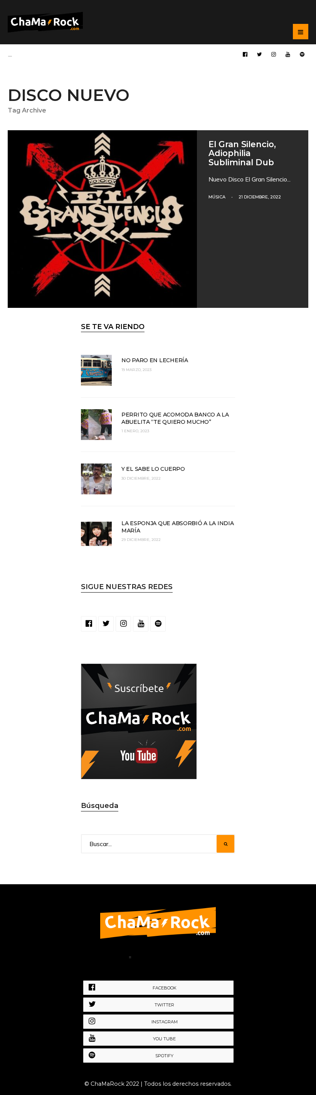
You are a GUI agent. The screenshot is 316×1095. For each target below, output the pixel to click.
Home (112, 958)
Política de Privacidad (172, 958)
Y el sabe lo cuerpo (153, 468)
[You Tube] (288, 54)
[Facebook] (245, 54)
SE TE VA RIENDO (113, 326)
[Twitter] (259, 54)
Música (216, 197)
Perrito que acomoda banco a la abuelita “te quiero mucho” (175, 418)
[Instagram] (273, 54)
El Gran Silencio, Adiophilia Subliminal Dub (242, 153)
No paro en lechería (154, 360)
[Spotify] (302, 54)
